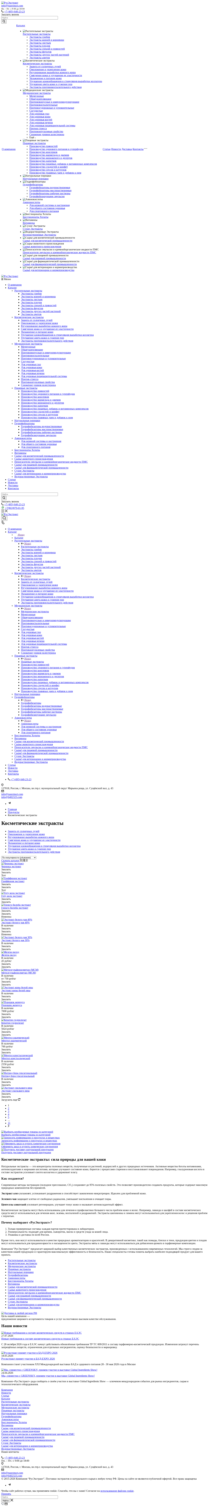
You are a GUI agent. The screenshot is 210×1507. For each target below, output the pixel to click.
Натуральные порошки (36, 178)
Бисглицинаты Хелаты (35, 217)
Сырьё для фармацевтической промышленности (50, 264)
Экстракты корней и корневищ (46, 40)
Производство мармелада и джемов (49, 155)
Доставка (127, 149)
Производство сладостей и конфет (48, 166)
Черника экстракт (11, 866)
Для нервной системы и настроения (49, 205)
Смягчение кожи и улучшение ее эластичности (55, 75)
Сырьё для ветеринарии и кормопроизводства (48, 270)
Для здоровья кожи (40, 116)
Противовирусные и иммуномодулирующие (54, 102)
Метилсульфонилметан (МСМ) (18, 972)
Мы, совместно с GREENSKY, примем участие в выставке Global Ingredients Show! (48, 1375)
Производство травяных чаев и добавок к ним (55, 172)
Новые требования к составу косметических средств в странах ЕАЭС (40, 1338)
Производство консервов (43, 152)
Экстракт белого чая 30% (15, 940)
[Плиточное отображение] (21, 860)
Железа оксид (8, 955)
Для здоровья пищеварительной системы (52, 125)
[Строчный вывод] (24, 860)
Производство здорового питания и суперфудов (56, 149)
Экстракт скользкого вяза (15, 1090)
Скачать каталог (10, 860)
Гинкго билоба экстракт (14, 907)
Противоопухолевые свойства (46, 131)
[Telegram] (9, 803)
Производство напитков (42, 161)
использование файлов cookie (117, 1490)
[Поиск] (4, 518)
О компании (9, 149)
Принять (6, 1493)
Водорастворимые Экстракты (39, 234)
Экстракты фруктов (40, 51)
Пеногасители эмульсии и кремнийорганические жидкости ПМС (59, 252)
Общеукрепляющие (40, 99)
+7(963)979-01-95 (14, 508)
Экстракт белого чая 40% (15, 922)
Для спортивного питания (44, 211)
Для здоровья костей (40, 119)
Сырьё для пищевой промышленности (44, 258)
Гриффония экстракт (12, 881)
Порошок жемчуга (11, 1005)
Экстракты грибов (39, 37)
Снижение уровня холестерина (46, 134)
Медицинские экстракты (37, 93)
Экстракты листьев (40, 42)
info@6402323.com (11, 797)
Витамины (29, 223)
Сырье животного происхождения (42, 246)
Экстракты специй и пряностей (47, 48)
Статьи (107, 149)
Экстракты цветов (39, 57)
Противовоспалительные (43, 104)
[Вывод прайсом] (27, 860)
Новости (116, 149)
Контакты (138, 149)
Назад (21, 534)
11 (9, 1123)
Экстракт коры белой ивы (15, 990)
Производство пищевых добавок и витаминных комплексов (63, 163)
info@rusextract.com (12, 5)
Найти (6, 1500)
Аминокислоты (31, 202)
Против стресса (38, 128)
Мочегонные (36, 96)
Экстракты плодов (39, 45)
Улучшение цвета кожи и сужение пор (50, 84)
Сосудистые (36, 110)
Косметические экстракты (37, 63)
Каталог (20, 25)
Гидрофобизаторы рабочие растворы (49, 193)
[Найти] (4, 22)
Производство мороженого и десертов (50, 158)
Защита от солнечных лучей (45, 66)
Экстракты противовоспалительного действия (55, 87)
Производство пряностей (43, 146)
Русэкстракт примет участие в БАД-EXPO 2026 (28, 1358)
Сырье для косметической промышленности (47, 240)
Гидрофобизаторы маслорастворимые (50, 190)
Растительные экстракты (37, 34)
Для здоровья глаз (39, 113)
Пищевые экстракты (34, 143)
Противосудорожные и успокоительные (51, 107)
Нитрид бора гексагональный (18, 1076)
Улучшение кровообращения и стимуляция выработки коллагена (65, 81)
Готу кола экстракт (11, 896)
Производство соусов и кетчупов (47, 169)
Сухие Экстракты (33, 228)
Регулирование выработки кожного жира (52, 72)
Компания (7, 1389)
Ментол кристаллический (15, 1058)
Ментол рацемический (14, 1040)
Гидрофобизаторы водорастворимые (49, 187)
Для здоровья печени (41, 122)
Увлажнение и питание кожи (45, 78)
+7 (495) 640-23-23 (14, 11)
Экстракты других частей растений (49, 54)
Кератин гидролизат (12, 1023)
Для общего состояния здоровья (47, 208)
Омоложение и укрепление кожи (47, 69)
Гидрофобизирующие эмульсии (47, 196)
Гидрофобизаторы (33, 184)
